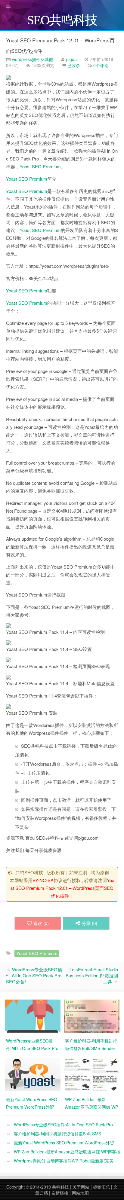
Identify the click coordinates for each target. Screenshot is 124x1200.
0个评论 (100, 65)
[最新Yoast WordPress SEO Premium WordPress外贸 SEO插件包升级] (32, 1074)
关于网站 (81, 1187)
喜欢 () (41, 923)
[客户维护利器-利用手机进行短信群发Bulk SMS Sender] (91, 1015)
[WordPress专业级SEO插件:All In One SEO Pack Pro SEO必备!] (32, 1015)
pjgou (71, 59)
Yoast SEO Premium (40, 166)
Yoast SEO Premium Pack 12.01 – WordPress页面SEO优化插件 (62, 888)
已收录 (73, 65)
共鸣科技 (60, 1187)
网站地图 (80, 1193)
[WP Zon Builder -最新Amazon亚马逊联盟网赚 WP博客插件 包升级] (91, 1074)
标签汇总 (101, 1187)
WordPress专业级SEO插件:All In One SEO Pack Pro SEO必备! (34, 975)
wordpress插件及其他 (32, 59)
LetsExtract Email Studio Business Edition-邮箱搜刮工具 (92, 975)
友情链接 (59, 1193)
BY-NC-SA (43, 880)
